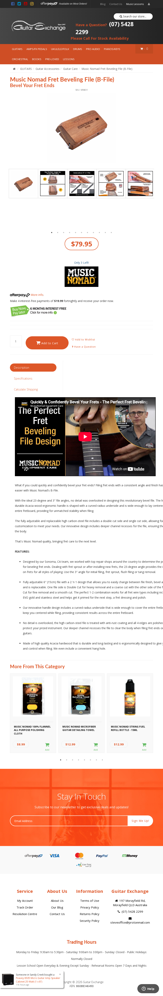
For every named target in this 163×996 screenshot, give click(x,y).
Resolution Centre (25, 914)
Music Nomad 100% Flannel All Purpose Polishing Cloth (32, 729)
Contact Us (115, 4)
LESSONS (69, 59)
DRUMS (77, 49)
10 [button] (105, 233)
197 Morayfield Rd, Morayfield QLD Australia (130, 903)
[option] (81, 128)
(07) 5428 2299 (105, 28)
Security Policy (89, 921)
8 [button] (93, 233)
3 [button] (64, 233)
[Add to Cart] (47, 747)
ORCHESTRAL (20, 59)
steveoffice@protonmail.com (130, 922)
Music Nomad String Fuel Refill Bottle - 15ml (128, 728)
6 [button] (81, 233)
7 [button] (87, 233)
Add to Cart (49, 343)
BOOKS (36, 59)
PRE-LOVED (52, 59)
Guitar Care (70, 69)
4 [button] (70, 233)
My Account (25, 901)
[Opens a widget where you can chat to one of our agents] (148, 989)
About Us (57, 901)
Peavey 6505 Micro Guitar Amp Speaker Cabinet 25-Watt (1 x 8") (38, 979)
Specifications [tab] (23, 378)
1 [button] (52, 233)
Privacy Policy (89, 907)
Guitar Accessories (47, 69)
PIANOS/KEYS (112, 49)
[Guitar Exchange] (38, 25)
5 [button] (76, 233)
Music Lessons (135, 4)
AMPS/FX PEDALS (36, 49)
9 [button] (99, 233)
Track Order (24, 907)
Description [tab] (21, 367)
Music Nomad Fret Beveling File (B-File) (107, 69)
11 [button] (111, 233)
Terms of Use (89, 901)
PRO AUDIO (93, 49)
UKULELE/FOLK (60, 49)
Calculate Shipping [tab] (26, 389)
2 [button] (58, 233)
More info (36, 295)
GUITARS (17, 49)
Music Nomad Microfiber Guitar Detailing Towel (79, 728)
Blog (102, 4)
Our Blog (57, 907)
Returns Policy (89, 914)
